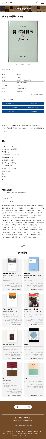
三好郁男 (8, 385)
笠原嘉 (8, 69)
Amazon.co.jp (34, 103)
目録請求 (24, 431)
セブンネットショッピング (34, 107)
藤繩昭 (7, 386)
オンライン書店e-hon (12, 107)
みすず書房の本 (23, 9)
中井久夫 (29, 316)
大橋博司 (40, 381)
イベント (4, 431)
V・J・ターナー (10, 314)
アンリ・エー (30, 381)
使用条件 (38, 431)
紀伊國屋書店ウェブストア (12, 103)
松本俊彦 (16, 316)
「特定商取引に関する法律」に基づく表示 (27, 433)
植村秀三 (29, 349)
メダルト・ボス (9, 383)
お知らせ (10, 431)
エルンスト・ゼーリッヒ (33, 348)
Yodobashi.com (33, 111)
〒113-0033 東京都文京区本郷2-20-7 (23, 420)
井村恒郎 (29, 280)
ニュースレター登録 (24, 407)
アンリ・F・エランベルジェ (34, 314)
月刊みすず (17, 431)
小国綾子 (8, 316)
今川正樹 (16, 349)
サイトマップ (31, 431)
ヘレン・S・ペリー (10, 348)
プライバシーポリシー (9, 433)
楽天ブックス (12, 111)
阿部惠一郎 (8, 280)
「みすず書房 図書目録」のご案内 (23, 425)
